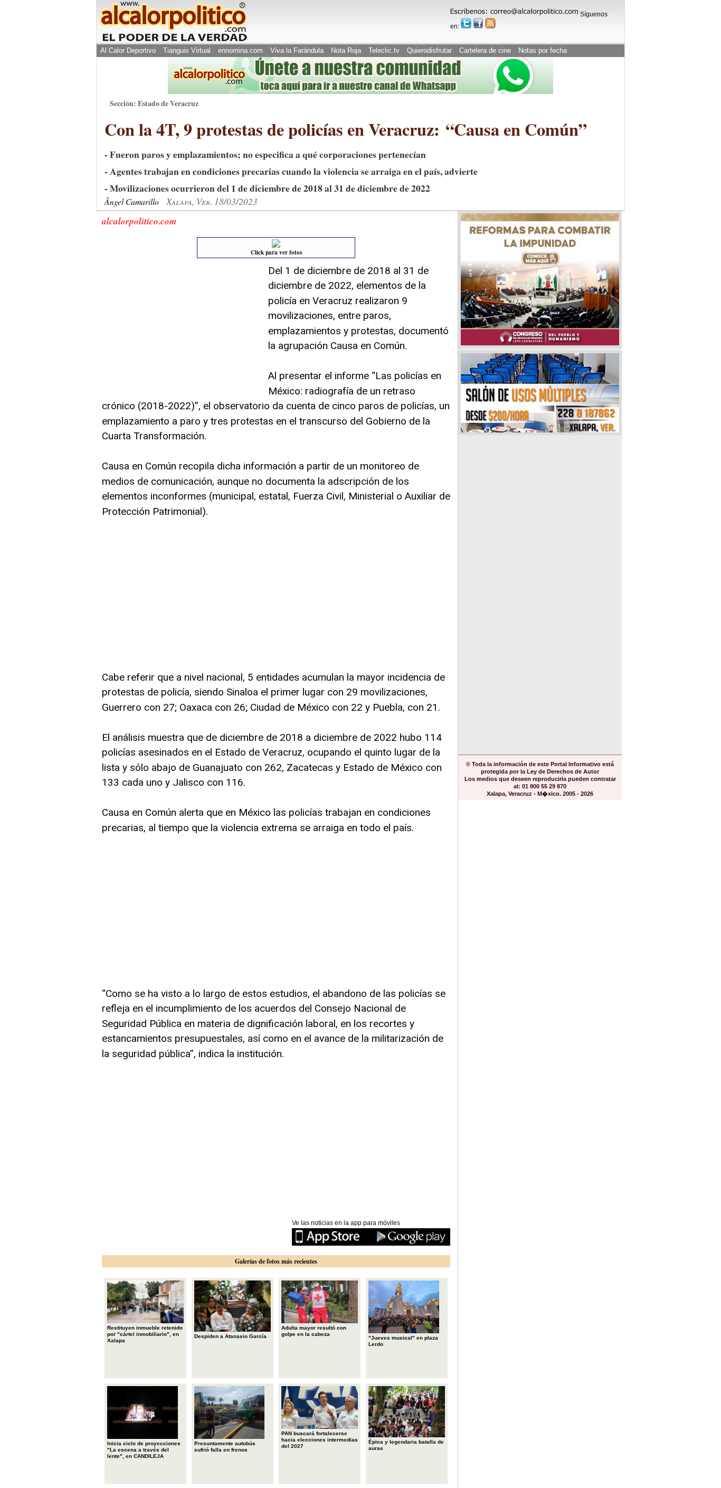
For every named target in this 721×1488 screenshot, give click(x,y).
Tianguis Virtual (187, 50)
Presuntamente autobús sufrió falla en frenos (224, 1446)
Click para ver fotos (276, 252)
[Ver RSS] (490, 23)
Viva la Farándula (297, 50)
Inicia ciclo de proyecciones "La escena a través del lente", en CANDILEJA (144, 1449)
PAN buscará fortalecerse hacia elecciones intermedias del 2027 (319, 1439)
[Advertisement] (181, 329)
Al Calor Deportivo (128, 50)
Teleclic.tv (384, 50)
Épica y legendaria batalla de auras (406, 1445)
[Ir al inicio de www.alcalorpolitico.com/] (173, 40)
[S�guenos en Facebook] (478, 23)
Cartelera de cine (485, 50)
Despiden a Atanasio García (230, 1336)
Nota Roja (346, 50)
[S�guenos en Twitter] (466, 23)
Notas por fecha (542, 50)
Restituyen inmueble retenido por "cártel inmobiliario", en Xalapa (145, 1334)
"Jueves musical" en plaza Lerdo (403, 1341)
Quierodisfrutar (429, 50)
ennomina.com (240, 50)
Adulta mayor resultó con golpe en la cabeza (313, 1331)
